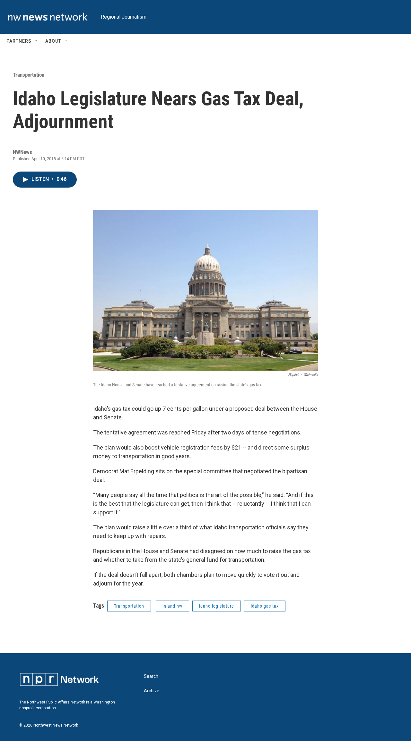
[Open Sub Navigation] (36, 41)
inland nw (172, 606)
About (53, 41)
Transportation (28, 75)
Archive (151, 690)
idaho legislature (216, 606)
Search (151, 676)
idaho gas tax (265, 606)
